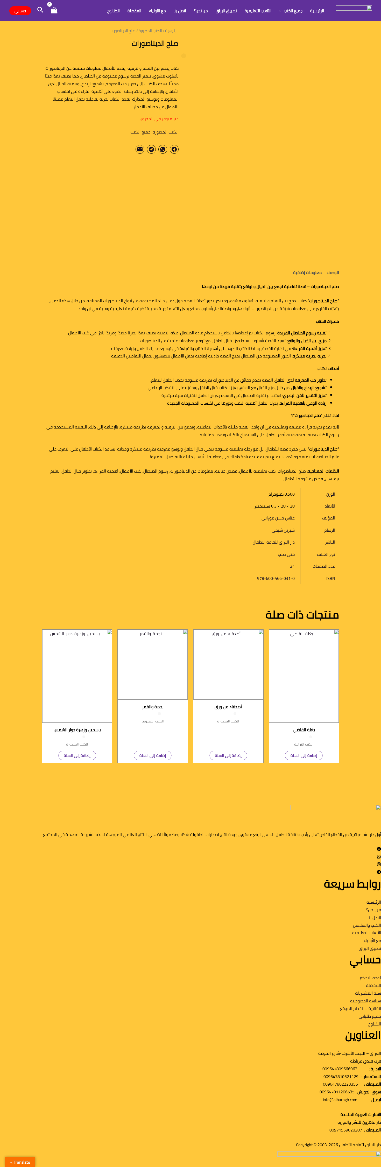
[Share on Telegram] (151, 149)
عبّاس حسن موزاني (278, 518)
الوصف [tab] (333, 272)
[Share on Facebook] (174, 149)
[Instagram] (379, 865)
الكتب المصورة (150, 30)
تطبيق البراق (226, 10)
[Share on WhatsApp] (162, 149)
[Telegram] (379, 872)
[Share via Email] (140, 149)
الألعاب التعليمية (258, 10)
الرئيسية (317, 10)
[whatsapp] (379, 857)
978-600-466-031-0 (276, 578)
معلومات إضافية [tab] (307, 272)
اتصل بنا (179, 10)
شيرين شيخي (283, 530)
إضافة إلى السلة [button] (304, 755)
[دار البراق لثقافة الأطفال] (354, 10)
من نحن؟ (201, 10)
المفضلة (134, 10)
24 (292, 566)
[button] (281, 10)
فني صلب (286, 554)
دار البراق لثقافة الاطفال (274, 542)
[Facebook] (379, 849)
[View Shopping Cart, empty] (54, 10)
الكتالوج (113, 10)
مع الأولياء (157, 10)
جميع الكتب (293, 10)
